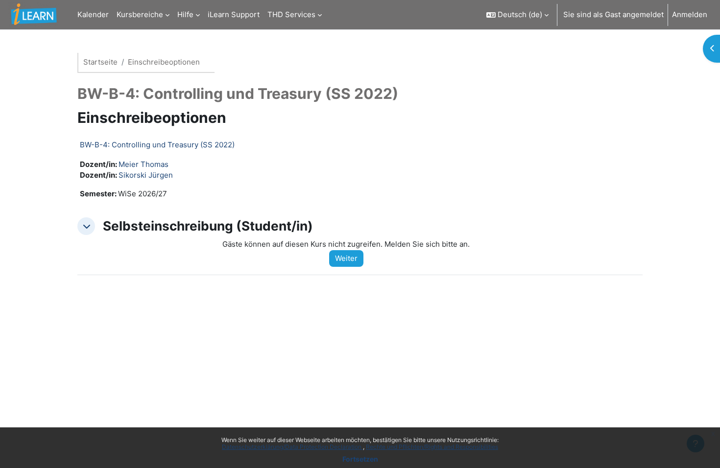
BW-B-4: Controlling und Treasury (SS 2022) (157, 144)
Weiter (346, 258)
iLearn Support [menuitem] (234, 14)
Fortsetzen (360, 459)
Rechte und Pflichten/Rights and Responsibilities (432, 446)
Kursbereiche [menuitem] (140, 14)
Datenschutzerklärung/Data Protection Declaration (292, 446)
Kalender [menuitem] (93, 14)
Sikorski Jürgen (146, 175)
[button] (517, 14)
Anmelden (689, 14)
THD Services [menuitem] (291, 14)
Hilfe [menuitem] (185, 14)
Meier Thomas (143, 164)
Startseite (100, 62)
